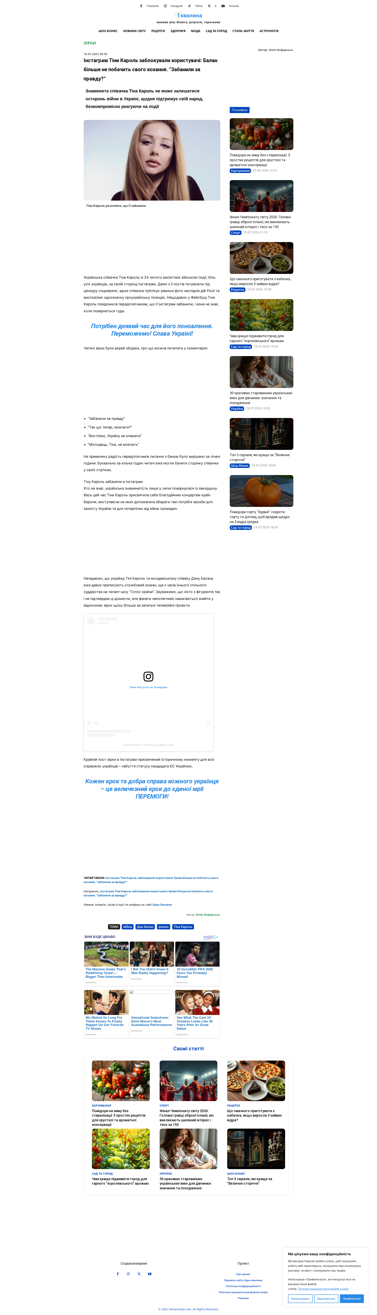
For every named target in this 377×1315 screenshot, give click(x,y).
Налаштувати (300, 1298)
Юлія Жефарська (281, 50)
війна (127, 927)
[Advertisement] (152, 242)
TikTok (199, 5)
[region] (326, 1277)
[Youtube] (223, 6)
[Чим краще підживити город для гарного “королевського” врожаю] (261, 315)
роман (163, 927)
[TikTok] (189, 6)
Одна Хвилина (162, 904)
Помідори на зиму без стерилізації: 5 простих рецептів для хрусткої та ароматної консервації (260, 160)
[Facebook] (141, 6)
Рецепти (237, 289)
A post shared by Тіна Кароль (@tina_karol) (148, 744)
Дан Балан (145, 927)
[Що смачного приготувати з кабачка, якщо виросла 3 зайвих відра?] (261, 258)
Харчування (240, 171)
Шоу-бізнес (240, 465)
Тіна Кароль (183, 927)
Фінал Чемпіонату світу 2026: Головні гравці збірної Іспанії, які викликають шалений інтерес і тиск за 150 (260, 222)
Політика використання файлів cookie (323, 1288)
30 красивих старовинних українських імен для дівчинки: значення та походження (261, 398)
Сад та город (241, 346)
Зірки (90, 43)
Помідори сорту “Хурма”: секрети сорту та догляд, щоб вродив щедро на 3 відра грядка (260, 517)
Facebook (153, 5)
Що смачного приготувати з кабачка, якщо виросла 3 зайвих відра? (254, 1115)
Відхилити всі (326, 1298)
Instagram (177, 5)
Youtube (234, 5)
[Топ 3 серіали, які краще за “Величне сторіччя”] (261, 434)
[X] (209, 6)
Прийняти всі (352, 1298)
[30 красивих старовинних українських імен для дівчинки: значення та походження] (261, 372)
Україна (237, 408)
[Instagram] (165, 6)
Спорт (235, 232)
